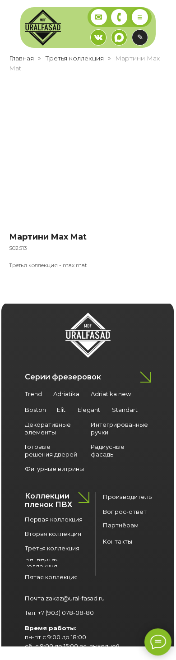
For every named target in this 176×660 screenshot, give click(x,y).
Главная (21, 58)
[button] (140, 37)
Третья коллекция (74, 58)
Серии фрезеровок (63, 377)
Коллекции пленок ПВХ (48, 500)
